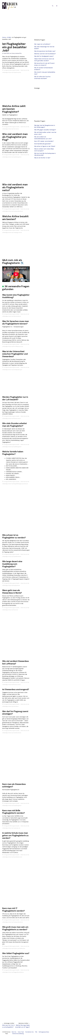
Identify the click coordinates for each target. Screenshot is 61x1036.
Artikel (9, 37)
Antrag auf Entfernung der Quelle (11, 70)
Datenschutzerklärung (18, 1033)
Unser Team (21, 1032)
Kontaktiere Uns (29, 1032)
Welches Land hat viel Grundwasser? (45, 54)
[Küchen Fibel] (9, 6)
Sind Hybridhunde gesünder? (42, 144)
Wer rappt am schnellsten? (42, 44)
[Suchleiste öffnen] (53, 6)
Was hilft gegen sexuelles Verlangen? (45, 130)
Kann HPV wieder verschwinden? (44, 141)
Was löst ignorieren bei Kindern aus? (44, 51)
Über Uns (14, 1032)
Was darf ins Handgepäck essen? (44, 56)
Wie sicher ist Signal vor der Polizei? (44, 146)
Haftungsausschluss (44, 1032)
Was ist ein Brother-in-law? (42, 158)
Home (4, 37)
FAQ (36, 1032)
